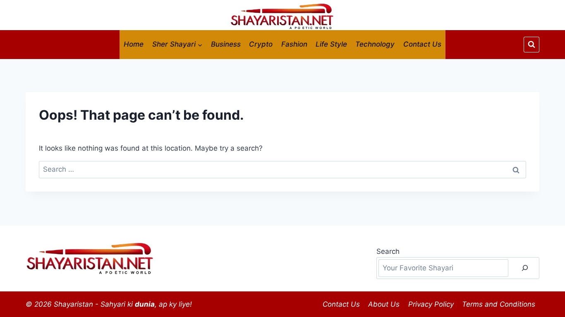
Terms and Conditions (498, 304)
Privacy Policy (431, 304)
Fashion (294, 44)
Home (134, 44)
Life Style (331, 44)
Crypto (261, 44)
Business (226, 44)
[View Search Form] (531, 44)
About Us (384, 304)
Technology (375, 44)
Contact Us (422, 44)
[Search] (524, 268)
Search (388, 251)
